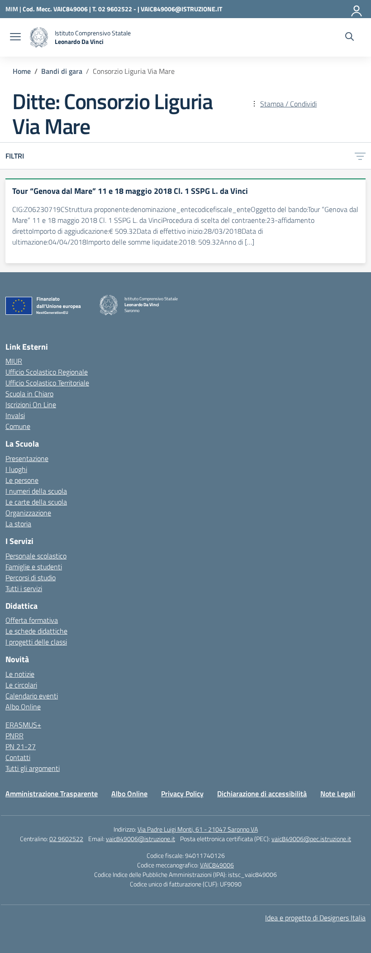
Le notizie (19, 674)
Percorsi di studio (30, 577)
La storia (18, 523)
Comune (17, 426)
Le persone (21, 480)
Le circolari (21, 684)
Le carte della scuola (36, 501)
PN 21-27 (20, 746)
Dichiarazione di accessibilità (262, 793)
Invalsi (15, 415)
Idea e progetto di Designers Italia (315, 917)
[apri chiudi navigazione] (15, 37)
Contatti (17, 757)
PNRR (14, 735)
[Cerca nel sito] (349, 37)
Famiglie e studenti (33, 566)
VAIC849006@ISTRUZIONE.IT (181, 9)
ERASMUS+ (23, 724)
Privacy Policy (182, 793)
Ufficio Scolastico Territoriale (47, 382)
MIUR (13, 361)
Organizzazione (28, 512)
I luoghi (16, 469)
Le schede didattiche (36, 631)
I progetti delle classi (36, 641)
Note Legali (337, 793)
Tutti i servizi (23, 588)
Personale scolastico (36, 555)
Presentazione (26, 458)
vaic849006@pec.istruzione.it (311, 838)
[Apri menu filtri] (360, 156)
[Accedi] (357, 9)
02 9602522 (66, 838)
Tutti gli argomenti (32, 768)
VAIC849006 (217, 865)
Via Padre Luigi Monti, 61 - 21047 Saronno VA (198, 829)
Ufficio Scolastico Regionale (46, 371)
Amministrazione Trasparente (51, 793)
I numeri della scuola (36, 491)
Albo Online (23, 706)
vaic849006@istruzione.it (140, 838)
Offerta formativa (31, 620)
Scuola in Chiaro (29, 393)
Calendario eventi (31, 695)
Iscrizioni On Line (30, 404)
